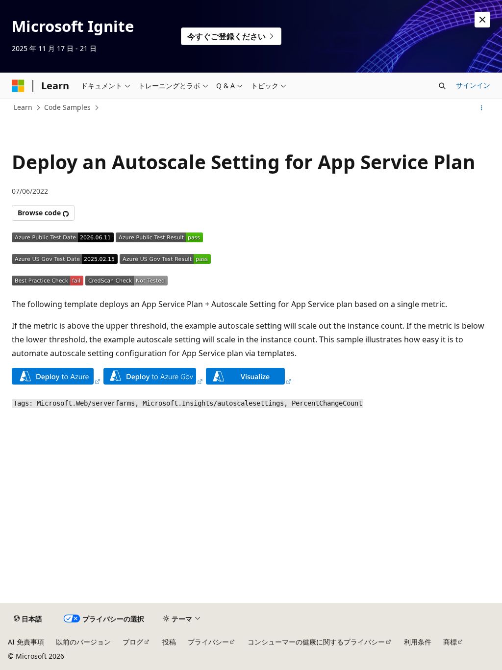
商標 (450, 641)
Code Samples (67, 107)
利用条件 (417, 641)
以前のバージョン (83, 641)
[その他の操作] (481, 108)
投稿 (169, 641)
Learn (23, 107)
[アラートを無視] (482, 19)
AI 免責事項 (26, 641)
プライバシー (208, 641)
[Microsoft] (18, 85)
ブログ (133, 641)
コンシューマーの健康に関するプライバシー (316, 641)
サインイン (473, 85)
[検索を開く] (442, 86)
